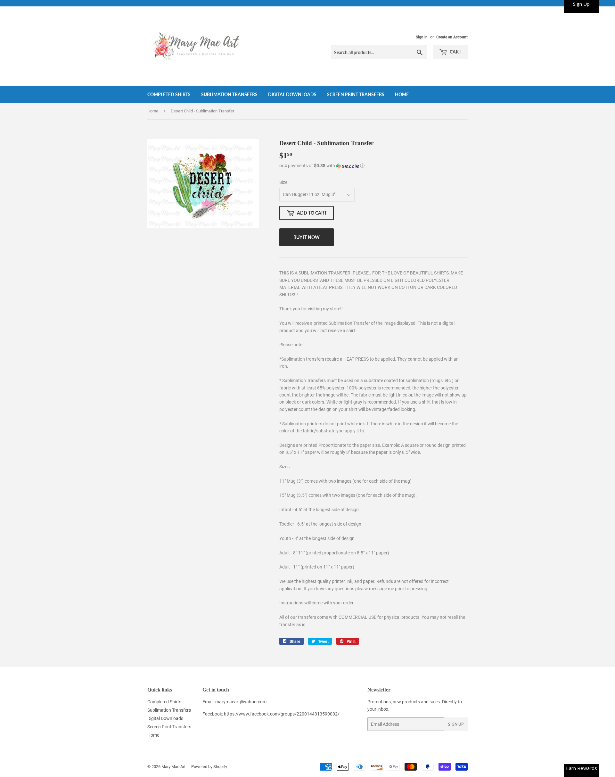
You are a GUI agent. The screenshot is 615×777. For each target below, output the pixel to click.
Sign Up (455, 724)
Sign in (422, 37)
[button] (373, 166)
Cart (455, 51)
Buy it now (306, 237)
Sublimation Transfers (229, 94)
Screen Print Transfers (355, 94)
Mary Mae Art (173, 766)
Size (283, 182)
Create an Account (452, 37)
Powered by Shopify (209, 766)
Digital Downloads (292, 94)
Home (402, 94)
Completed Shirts (169, 94)
